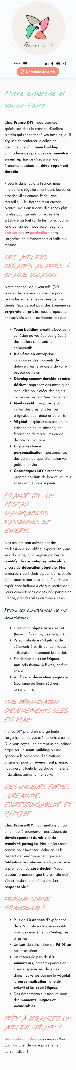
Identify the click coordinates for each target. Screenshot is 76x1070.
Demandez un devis (21, 1039)
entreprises (14, 232)
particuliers (39, 232)
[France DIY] (38, 28)
